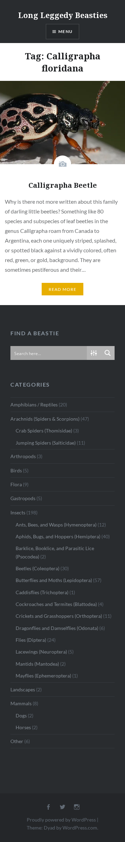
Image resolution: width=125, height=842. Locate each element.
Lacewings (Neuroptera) (41, 652)
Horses (23, 727)
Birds (16, 470)
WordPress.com (79, 828)
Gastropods (22, 498)
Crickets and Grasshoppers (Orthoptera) (59, 616)
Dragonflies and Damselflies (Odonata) (57, 628)
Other (16, 741)
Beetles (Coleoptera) (37, 568)
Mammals (21, 703)
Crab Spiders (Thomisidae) (44, 430)
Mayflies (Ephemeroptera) (43, 676)
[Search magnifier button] (108, 353)
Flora (16, 484)
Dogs (21, 715)
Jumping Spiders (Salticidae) (46, 443)
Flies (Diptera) (31, 640)
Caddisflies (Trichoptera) (42, 592)
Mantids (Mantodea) (37, 664)
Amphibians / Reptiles (34, 404)
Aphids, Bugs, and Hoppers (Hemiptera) (58, 536)
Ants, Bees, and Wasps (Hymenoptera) (56, 525)
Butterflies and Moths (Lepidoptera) (54, 580)
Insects (17, 512)
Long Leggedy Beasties (62, 15)
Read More (63, 289)
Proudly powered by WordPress (61, 820)
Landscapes (22, 689)
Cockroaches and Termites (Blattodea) (56, 604)
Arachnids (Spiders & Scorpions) (45, 419)
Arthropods (23, 456)
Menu (65, 31)
